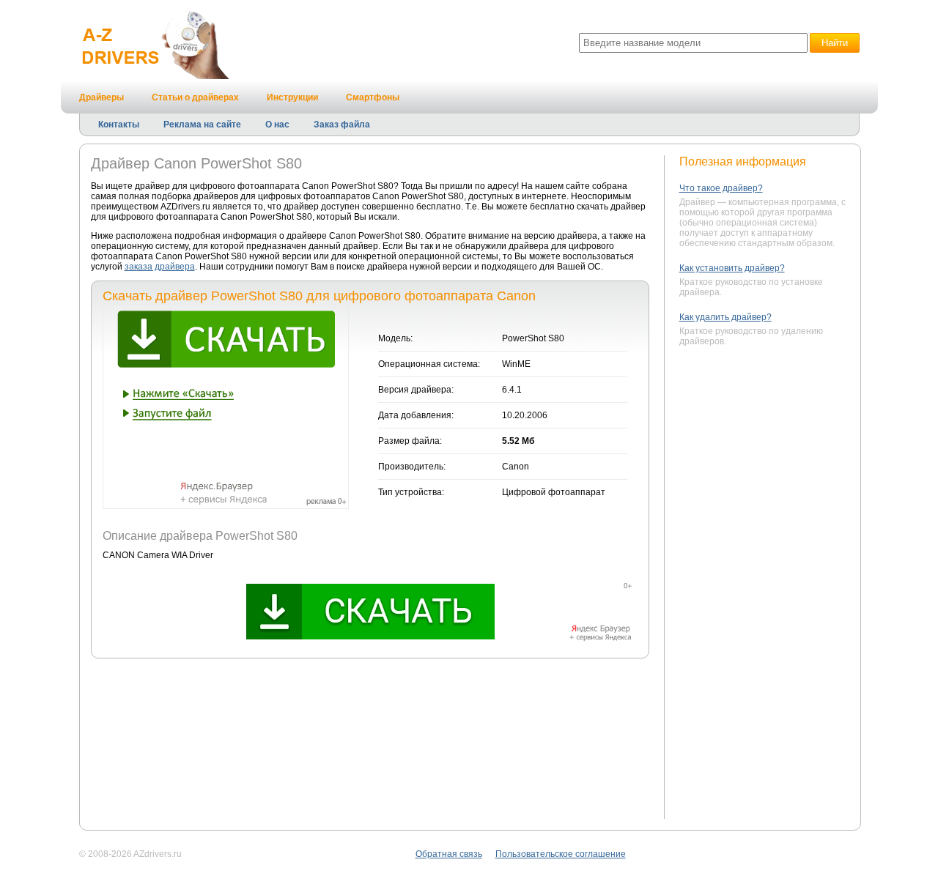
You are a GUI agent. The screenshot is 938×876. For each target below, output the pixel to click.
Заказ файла (342, 124)
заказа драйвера (160, 266)
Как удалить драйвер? (725, 317)
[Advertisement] (767, 584)
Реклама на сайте (202, 124)
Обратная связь (449, 854)
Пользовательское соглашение (560, 854)
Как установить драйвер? (732, 268)
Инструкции (292, 97)
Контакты (118, 124)
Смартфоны (372, 97)
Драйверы (101, 97)
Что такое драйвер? (721, 188)
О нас (277, 124)
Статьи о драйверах (195, 97)
